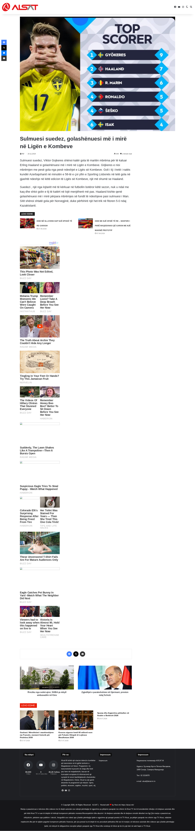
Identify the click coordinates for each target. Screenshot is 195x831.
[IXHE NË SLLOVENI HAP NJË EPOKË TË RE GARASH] (27, 223)
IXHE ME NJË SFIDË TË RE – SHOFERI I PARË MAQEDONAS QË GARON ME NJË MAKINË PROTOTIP (113, 225)
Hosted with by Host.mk (110, 805)
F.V (23, 154)
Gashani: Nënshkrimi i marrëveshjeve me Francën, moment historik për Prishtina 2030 (37, 735)
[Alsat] (20, 7)
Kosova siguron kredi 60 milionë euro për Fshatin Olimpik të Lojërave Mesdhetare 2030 (75, 735)
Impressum (103, 761)
